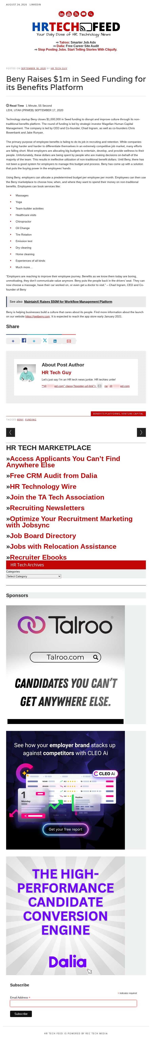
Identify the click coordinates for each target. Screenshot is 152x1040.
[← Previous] (10, 432)
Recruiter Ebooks (38, 557)
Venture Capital (132, 413)
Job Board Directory (43, 535)
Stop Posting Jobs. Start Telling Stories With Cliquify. (77, 49)
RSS (76, 14)
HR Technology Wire (43, 486)
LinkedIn (35, 4)
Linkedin (62, 14)
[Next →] (141, 432)
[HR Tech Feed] (76, 36)
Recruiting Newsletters (47, 508)
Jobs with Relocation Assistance (63, 546)
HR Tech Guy (59, 68)
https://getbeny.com (37, 316)
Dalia (60, 46)
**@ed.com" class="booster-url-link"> (86, 386)
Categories (13, 571)
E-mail (83, 14)
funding (30, 419)
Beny (20, 419)
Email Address (20, 997)
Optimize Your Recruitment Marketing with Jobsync (69, 522)
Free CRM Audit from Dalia (53, 475)
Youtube (69, 14)
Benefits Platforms (106, 413)
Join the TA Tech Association (57, 497)
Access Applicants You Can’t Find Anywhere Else (63, 462)
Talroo (64, 42)
